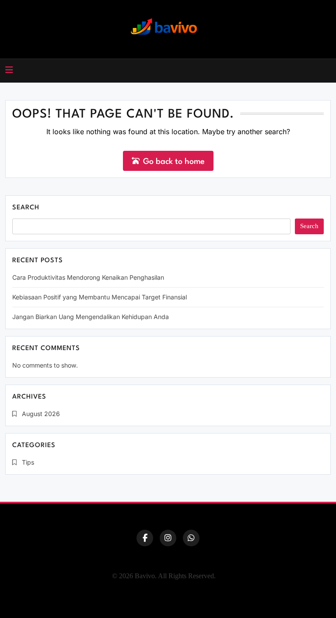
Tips (28, 462)
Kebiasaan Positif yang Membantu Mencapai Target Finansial (99, 297)
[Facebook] (144, 538)
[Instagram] (168, 538)
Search (25, 208)
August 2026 (41, 413)
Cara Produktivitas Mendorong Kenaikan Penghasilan (88, 277)
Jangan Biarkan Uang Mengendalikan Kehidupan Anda (90, 316)
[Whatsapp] (191, 538)
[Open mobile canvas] (9, 70)
